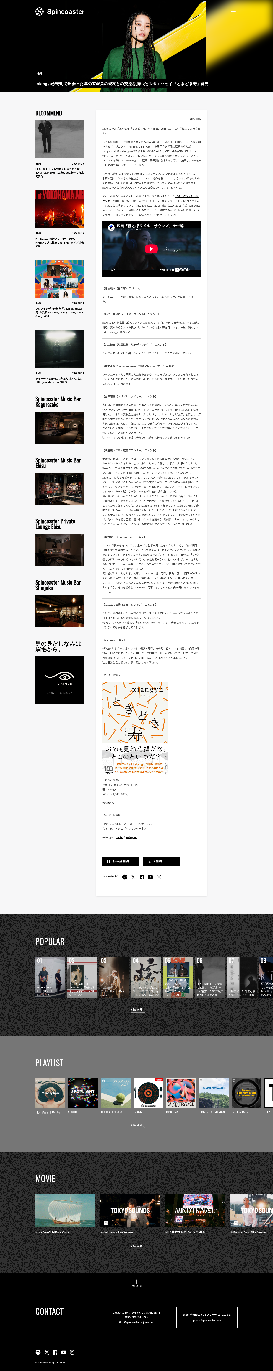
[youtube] (150, 879)
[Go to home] (59, 11)
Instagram (131, 837)
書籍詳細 (109, 802)
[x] (133, 879)
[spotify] (125, 879)
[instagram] (159, 879)
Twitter (119, 837)
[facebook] (142, 879)
